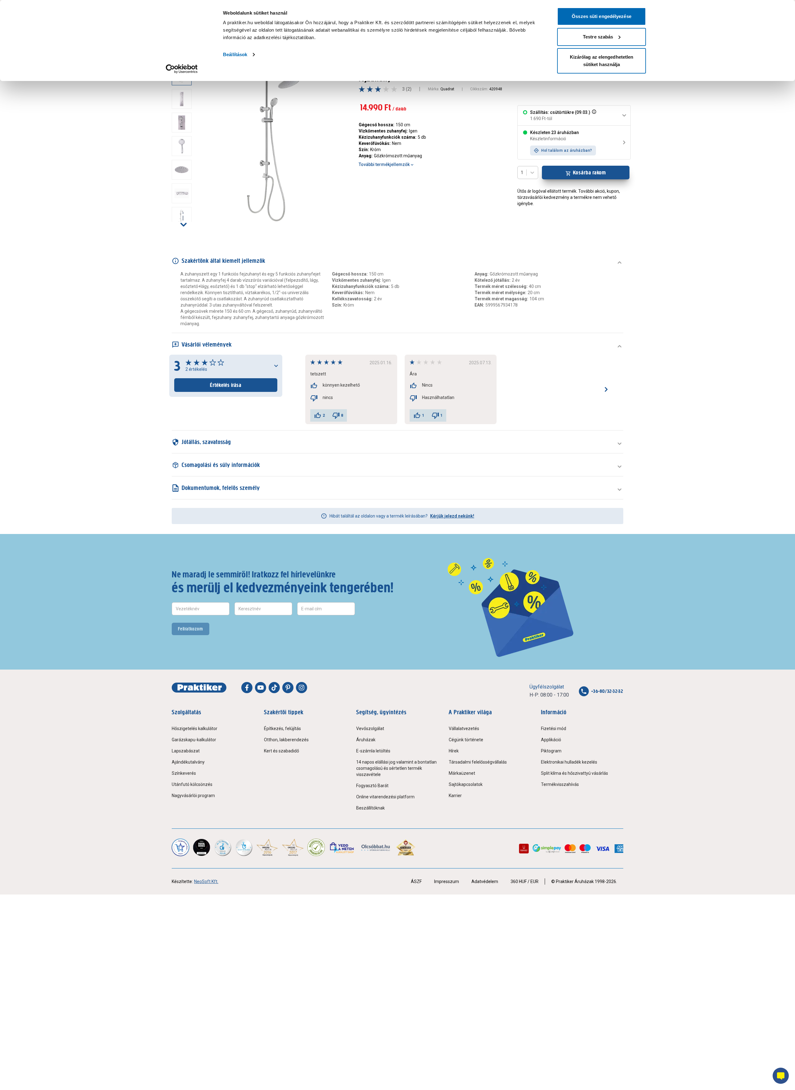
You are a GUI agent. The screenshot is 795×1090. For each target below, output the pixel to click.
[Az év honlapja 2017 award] (293, 847)
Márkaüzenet (462, 773)
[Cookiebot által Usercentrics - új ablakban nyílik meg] (182, 69)
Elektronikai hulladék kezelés (569, 762)
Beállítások (235, 54)
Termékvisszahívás (560, 784)
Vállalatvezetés (464, 728)
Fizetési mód (553, 728)
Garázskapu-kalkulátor (194, 739)
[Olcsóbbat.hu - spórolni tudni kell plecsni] (376, 847)
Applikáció (551, 739)
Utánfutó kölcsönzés (192, 784)
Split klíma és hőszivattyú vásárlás (574, 773)
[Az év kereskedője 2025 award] (406, 847)
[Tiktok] (274, 687)
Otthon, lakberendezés (286, 739)
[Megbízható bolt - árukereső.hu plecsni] (316, 847)
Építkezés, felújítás (282, 728)
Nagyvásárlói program (193, 795)
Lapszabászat (186, 750)
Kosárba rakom (589, 172)
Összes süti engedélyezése (601, 16)
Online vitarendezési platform (385, 796)
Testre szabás (598, 36)
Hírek (454, 750)
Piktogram (551, 750)
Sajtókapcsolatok (466, 784)
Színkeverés (184, 773)
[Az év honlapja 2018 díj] (222, 847)
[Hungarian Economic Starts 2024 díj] (180, 847)
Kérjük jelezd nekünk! (452, 516)
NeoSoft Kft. (206, 881)
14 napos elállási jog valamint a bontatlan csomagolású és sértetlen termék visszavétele (396, 768)
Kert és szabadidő (281, 750)
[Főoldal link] (199, 688)
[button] (593, 115)
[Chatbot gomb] (781, 1076)
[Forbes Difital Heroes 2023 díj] (201, 847)
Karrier (455, 795)
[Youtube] (260, 687)
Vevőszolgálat (370, 728)
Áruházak (365, 739)
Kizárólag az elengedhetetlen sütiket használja (602, 60)
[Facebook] (246, 687)
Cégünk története (466, 739)
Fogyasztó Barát (372, 785)
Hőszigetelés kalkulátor (194, 728)
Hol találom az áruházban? (566, 150)
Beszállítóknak (370, 807)
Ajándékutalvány (188, 762)
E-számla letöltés (373, 750)
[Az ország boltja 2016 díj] (267, 847)
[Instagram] (301, 687)
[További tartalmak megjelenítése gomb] (183, 224)
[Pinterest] (287, 687)
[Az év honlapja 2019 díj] (243, 847)
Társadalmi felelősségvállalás (478, 762)
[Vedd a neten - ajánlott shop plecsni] (342, 847)
